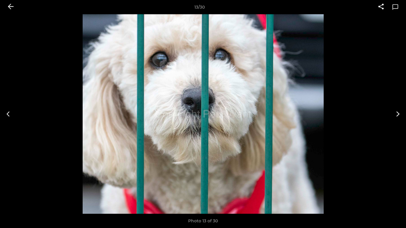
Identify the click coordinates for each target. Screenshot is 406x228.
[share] (381, 7)
